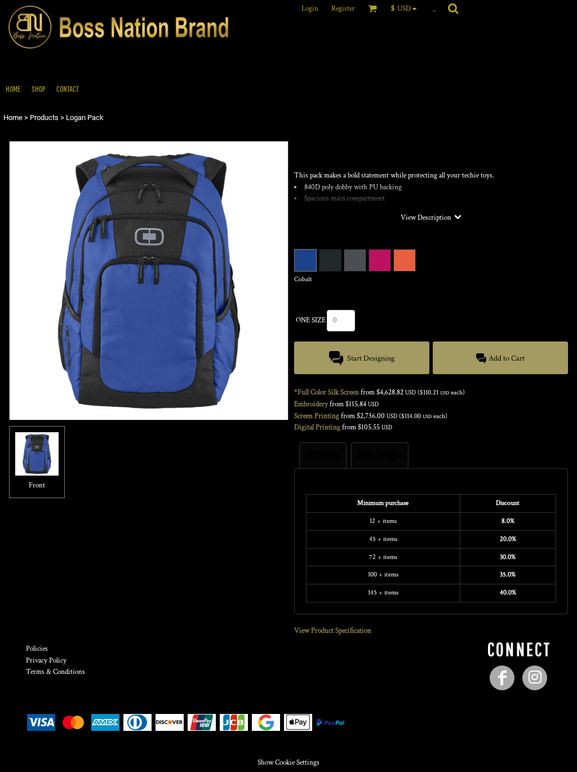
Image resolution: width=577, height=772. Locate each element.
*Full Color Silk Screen (326, 392)
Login (309, 9)
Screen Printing (316, 416)
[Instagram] (534, 677)
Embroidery (311, 404)
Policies (37, 649)
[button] (406, 8)
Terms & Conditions (55, 672)
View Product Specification (332, 631)
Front (37, 485)
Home (13, 117)
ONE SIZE (311, 320)
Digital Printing (317, 427)
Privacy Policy (46, 660)
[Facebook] (502, 677)
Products (44, 117)
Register (343, 9)
